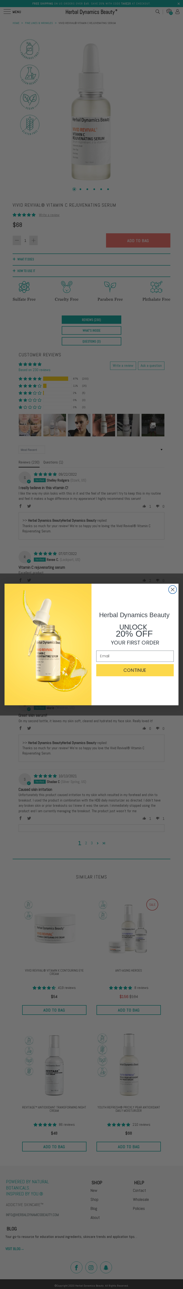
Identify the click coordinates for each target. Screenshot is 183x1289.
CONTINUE (135, 670)
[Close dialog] (172, 590)
